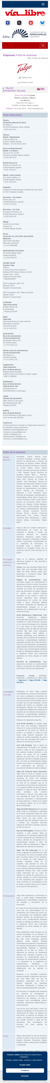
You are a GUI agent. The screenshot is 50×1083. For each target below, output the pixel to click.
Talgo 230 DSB (34, 680)
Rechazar (25, 1076)
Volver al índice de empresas (37, 58)
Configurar (25, 1070)
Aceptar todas (25, 1065)
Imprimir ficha (27, 77)
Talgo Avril (22, 680)
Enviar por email (27, 82)
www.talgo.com (37, 109)
